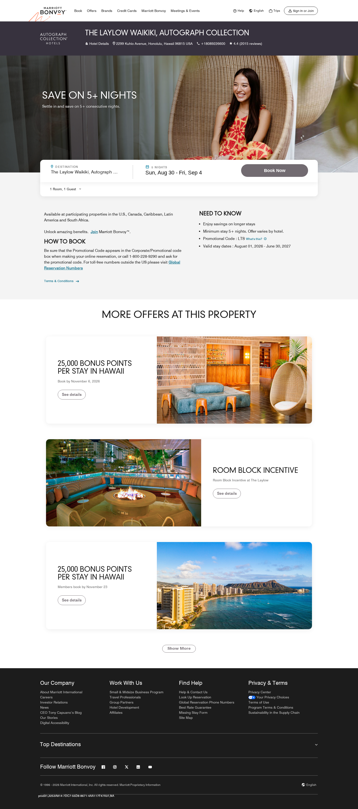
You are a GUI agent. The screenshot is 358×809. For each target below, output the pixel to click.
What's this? (254, 239)
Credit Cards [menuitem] (127, 11)
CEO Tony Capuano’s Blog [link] (61, 712)
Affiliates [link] (116, 712)
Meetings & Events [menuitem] (185, 11)
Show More (179, 649)
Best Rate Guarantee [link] (195, 707)
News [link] (44, 707)
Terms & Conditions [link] (59, 281)
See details (72, 394)
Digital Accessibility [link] (54, 723)
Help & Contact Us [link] (193, 692)
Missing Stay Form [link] (193, 712)
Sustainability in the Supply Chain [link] (274, 712)
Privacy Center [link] (259, 692)
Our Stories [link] (49, 718)
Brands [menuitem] (106, 11)
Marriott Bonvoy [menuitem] (153, 11)
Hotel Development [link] (124, 707)
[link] (238, 11)
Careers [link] (46, 697)
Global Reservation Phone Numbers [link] (206, 702)
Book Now (274, 170)
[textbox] (90, 174)
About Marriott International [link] (61, 692)
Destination (87, 167)
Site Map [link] (186, 718)
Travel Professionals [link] (125, 697)
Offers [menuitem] (91, 11)
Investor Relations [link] (54, 702)
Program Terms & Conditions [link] (270, 707)
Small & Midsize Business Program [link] (136, 692)
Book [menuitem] (78, 11)
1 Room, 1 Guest (63, 189)
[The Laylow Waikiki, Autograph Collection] (53, 38)
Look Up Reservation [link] (195, 697)
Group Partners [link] (121, 702)
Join (94, 231)
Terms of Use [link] (258, 702)
